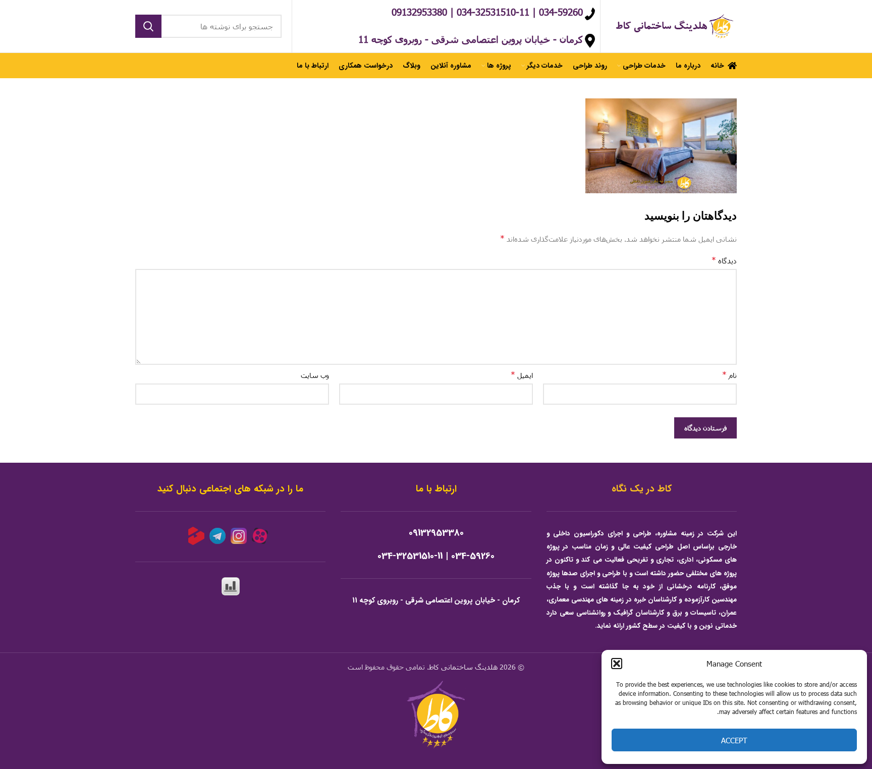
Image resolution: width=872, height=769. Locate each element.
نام (729, 374)
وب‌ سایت (315, 375)
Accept (734, 740)
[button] (617, 663)
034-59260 (473, 556)
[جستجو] (148, 26)
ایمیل (522, 374)
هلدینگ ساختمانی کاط (463, 667)
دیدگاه (724, 260)
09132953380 (436, 533)
